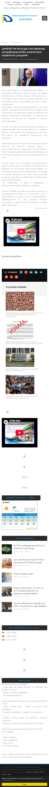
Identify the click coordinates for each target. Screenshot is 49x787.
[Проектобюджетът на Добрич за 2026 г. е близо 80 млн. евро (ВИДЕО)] (7, 607)
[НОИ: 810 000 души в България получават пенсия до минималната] (20, 357)
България (15, 43)
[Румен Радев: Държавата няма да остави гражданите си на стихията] (20, 384)
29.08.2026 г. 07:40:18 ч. (22, 577)
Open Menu (44, 18)
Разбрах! (24, 784)
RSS (9, 774)
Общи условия (32, 772)
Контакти (36, 4)
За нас (7, 2)
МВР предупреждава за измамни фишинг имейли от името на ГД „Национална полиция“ (24, 342)
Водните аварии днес (24, 574)
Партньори (28, 2)
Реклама (17, 2)
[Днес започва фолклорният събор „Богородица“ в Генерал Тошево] (7, 563)
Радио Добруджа (10, 8)
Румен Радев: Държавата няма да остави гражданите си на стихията (22, 397)
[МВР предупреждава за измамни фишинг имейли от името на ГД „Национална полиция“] (20, 330)
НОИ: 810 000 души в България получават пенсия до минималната (22, 370)
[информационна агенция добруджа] (20, 18)
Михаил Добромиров (28, 59)
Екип (27, 4)
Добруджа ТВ (26, 8)
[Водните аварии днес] (7, 577)
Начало (5, 43)
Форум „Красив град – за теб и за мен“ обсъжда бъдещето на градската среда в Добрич (28, 591)
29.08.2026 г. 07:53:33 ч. (22, 551)
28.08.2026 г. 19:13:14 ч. (21, 596)
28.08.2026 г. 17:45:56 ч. (22, 609)
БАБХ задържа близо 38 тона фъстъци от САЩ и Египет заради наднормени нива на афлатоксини (24, 314)
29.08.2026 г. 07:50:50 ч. (22, 565)
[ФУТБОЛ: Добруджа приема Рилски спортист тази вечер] (7, 549)
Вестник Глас (39, 8)
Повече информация (7, 780)
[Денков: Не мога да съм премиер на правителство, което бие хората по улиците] (24, 77)
